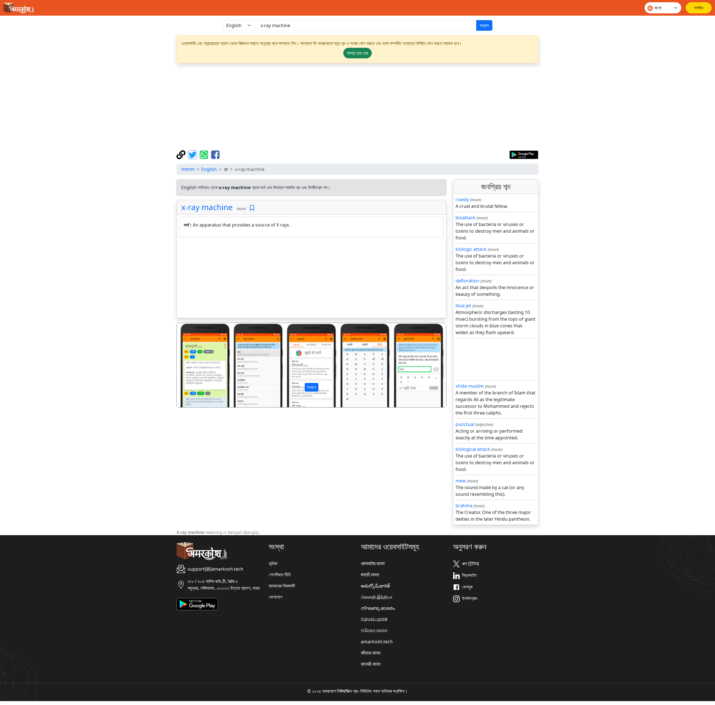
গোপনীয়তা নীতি (280, 574)
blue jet (463, 306)
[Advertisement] (357, 107)
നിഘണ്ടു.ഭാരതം (378, 608)
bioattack (465, 218)
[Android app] (197, 604)
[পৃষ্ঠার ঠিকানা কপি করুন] (182, 154)
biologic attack (471, 249)
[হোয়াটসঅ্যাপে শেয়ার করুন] (204, 154)
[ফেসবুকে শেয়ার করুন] (215, 154)
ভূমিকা (273, 563)
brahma (464, 505)
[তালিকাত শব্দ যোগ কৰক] (252, 208)
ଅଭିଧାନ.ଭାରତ (374, 630)
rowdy (462, 199)
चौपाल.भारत (370, 653)
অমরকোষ (187, 169)
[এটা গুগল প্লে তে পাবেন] (523, 154)
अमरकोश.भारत (373, 563)
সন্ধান (484, 25)
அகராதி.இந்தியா (376, 597)
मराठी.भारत (370, 574)
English (209, 169)
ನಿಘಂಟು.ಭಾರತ (374, 619)
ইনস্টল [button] (311, 387)
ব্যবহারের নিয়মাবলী (282, 586)
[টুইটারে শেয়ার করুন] (193, 154)
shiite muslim (470, 386)
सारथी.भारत (370, 664)
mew (461, 481)
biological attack (473, 449)
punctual (465, 424)
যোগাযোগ (275, 597)
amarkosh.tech (377, 642)
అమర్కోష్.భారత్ (375, 586)
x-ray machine (207, 207)
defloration (467, 281)
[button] (197, 365)
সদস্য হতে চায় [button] (357, 53)
